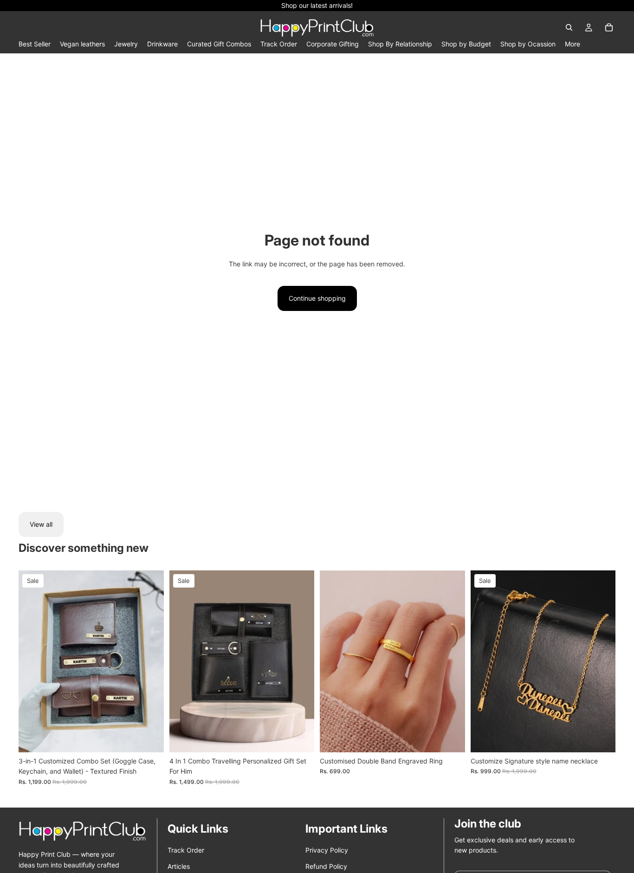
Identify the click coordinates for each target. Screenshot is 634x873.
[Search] (569, 27)
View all (41, 524)
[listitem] (572, 44)
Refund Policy (326, 866)
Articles (179, 866)
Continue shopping (317, 298)
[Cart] (609, 27)
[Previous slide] (32, 661)
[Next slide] (150, 661)
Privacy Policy (326, 850)
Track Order (186, 850)
